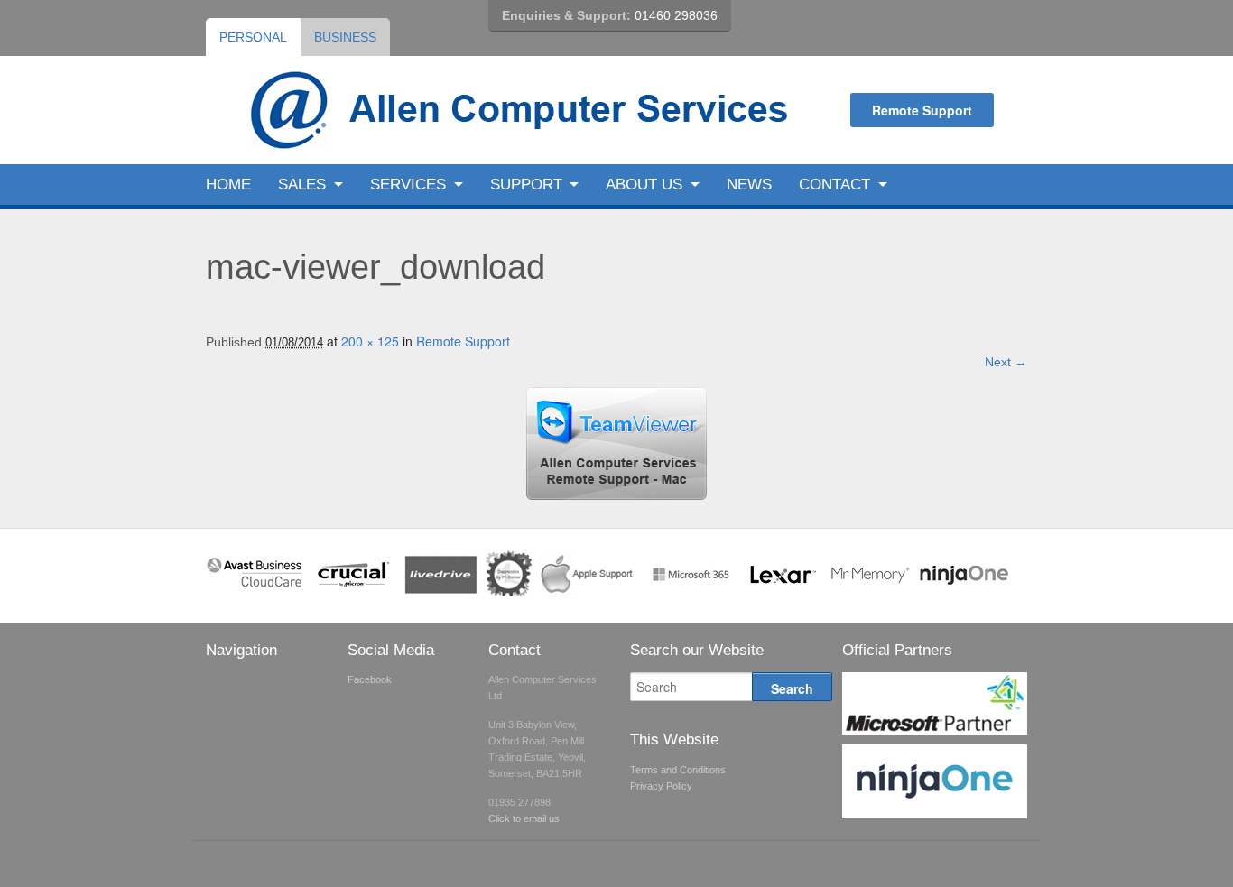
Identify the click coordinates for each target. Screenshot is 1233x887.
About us (644, 184)
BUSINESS (345, 37)
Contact (834, 184)
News (749, 184)
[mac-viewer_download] (616, 494)
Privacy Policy (661, 786)
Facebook (370, 679)
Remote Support (922, 110)
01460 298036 (676, 15)
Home (228, 184)
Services (408, 184)
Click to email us (524, 818)
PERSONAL (253, 37)
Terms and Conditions (678, 769)
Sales (302, 184)
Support (526, 184)
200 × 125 (370, 341)
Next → (1006, 362)
